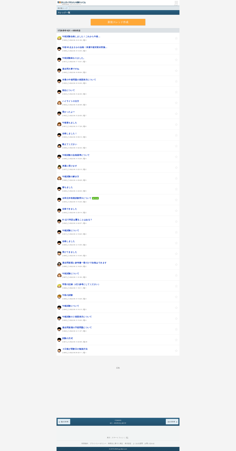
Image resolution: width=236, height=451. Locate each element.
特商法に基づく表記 (115, 443)
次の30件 (171, 421)
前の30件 (64, 421)
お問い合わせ (149, 443)
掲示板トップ (62, 8)
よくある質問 (138, 443)
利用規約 (85, 443)
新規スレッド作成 (118, 22)
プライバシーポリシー (98, 443)
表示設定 (128, 443)
